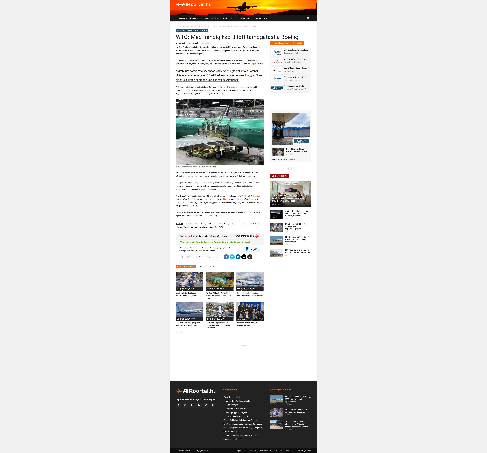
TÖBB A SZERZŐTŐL (206, 267)
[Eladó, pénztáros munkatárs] (277, 61)
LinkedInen (233, 242)
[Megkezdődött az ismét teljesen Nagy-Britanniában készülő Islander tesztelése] (276, 424)
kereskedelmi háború (251, 224)
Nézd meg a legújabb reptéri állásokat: (211, 236)
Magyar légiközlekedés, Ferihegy (239, 401)
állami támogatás (215, 224)
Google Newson (203, 242)
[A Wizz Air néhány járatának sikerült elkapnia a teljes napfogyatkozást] (276, 214)
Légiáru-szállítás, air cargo (236, 408)
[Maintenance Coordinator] (277, 88)
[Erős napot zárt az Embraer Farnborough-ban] (250, 311)
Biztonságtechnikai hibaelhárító (296, 50)
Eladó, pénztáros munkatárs (295, 59)
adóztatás (188, 224)
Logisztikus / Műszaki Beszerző (296, 68)
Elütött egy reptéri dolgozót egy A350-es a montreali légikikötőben (297, 239)
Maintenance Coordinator (294, 86)
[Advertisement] (243, 363)
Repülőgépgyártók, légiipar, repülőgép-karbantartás (202, 26)
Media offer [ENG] (265, 451)
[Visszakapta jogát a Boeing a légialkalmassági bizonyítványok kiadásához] (220, 311)
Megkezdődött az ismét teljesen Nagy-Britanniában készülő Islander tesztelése (296, 424)
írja (253, 64)
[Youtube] (212, 405)
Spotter (244, 18)
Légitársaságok (242, 319)
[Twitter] (205, 405)
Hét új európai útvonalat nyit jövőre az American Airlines (298, 251)
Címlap (178, 26)
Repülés (228, 18)
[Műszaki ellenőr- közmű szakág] (277, 79)
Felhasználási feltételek (283, 451)
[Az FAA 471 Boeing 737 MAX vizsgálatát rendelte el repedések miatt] (220, 281)
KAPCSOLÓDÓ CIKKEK (186, 267)
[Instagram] (185, 405)
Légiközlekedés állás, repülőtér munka (287, 43)
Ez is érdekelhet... (279, 176)
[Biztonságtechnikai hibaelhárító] (277, 52)
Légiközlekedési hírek (231, 397)
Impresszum (241, 451)
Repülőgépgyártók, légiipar (236, 412)
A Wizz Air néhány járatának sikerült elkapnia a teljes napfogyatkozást (298, 213)
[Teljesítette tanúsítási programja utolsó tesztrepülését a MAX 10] (189, 311)
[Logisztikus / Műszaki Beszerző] (277, 70)
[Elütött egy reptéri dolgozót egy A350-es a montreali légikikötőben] (276, 240)
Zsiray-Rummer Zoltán (191, 43)
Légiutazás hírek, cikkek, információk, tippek (241, 420)
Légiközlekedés (188, 18)
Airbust (225, 199)
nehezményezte (237, 87)
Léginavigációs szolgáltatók (237, 416)
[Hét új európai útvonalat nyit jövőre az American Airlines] (276, 253)
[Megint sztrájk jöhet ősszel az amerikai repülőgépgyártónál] (189, 281)
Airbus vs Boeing (200, 224)
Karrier (260, 18)
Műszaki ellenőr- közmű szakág (296, 77)
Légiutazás (210, 18)
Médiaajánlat (252, 451)
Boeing (226, 224)
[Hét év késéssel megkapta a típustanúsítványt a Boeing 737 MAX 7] (250, 281)
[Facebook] (178, 405)
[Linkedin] (192, 405)
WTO (221, 227)
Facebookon (220, 242)
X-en (247, 242)
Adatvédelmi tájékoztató (302, 451)
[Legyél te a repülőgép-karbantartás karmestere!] (278, 152)
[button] (308, 18)
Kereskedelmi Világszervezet (187, 227)
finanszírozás (236, 224)
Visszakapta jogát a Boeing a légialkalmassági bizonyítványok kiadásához (218, 325)
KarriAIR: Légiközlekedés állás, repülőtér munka (242, 424)
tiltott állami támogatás (208, 227)
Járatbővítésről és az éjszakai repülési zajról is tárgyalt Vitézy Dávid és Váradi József (288, 198)
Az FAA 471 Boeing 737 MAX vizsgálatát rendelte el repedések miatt (219, 295)
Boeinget (256, 196)
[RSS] (198, 405)
